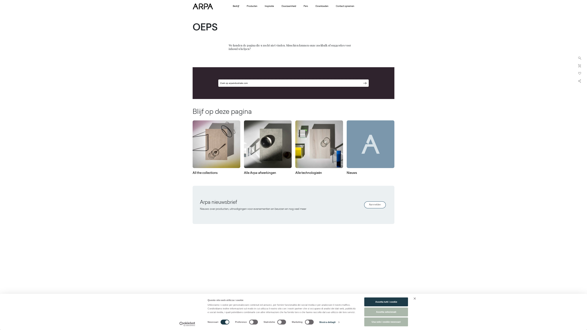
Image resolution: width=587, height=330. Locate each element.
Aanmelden (375, 205)
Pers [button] (306, 6)
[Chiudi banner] (415, 298)
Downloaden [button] (322, 6)
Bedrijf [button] (236, 6)
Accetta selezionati (386, 312)
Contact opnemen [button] (345, 6)
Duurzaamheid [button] (289, 6)
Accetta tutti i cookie (386, 302)
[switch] (253, 322)
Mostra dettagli (327, 322)
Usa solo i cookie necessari (386, 322)
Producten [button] (252, 6)
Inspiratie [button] (269, 6)
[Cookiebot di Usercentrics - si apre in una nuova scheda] (187, 324)
